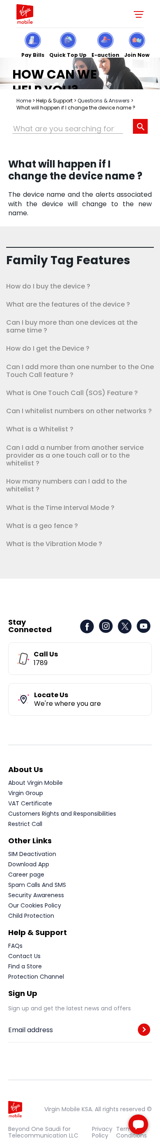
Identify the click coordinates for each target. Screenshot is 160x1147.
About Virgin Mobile (35, 783)
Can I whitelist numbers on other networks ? (79, 411)
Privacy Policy (102, 1132)
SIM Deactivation (32, 854)
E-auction (105, 54)
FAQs (15, 946)
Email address (30, 1030)
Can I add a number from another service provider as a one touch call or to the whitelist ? (75, 456)
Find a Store (25, 966)
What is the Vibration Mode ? (54, 544)
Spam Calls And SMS (37, 885)
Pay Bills (32, 54)
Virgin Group (25, 793)
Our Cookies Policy (34, 905)
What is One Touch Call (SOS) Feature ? (72, 393)
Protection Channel (36, 977)
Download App (28, 864)
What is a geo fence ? (42, 526)
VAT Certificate (30, 803)
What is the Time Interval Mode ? (60, 508)
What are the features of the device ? (68, 304)
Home (23, 100)
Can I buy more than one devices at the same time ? (71, 326)
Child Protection (31, 916)
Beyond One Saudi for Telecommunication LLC (43, 1132)
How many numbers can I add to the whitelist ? (66, 485)
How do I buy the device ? (48, 286)
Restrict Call (25, 824)
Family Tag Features (68, 260)
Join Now (136, 54)
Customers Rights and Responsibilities (62, 814)
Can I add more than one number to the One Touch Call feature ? (80, 371)
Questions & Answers (104, 100)
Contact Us (24, 956)
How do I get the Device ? (47, 348)
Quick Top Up (68, 54)
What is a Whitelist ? (39, 429)
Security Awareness (36, 895)
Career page (26, 874)
